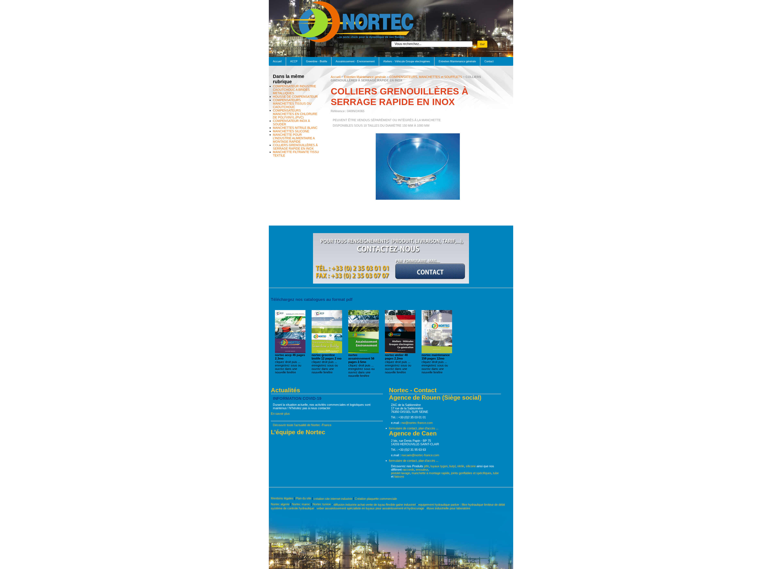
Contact (489, 61)
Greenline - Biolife (316, 61)
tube (496, 473)
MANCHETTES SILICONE (291, 131)
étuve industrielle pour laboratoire (448, 508)
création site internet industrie (333, 498)
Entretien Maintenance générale (457, 61)
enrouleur (422, 469)
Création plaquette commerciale (376, 498)
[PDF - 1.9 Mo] (327, 352)
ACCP (294, 61)
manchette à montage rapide (430, 473)
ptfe (426, 466)
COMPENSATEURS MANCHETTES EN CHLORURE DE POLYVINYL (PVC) (295, 114)
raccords (408, 469)
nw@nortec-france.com (417, 422)
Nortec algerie (280, 504)
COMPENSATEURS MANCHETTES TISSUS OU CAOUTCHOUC (292, 103)
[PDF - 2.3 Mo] (290, 352)
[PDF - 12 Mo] (437, 352)
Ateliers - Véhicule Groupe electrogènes (406, 61)
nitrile (460, 466)
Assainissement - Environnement (355, 61)
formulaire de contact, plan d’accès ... (413, 428)
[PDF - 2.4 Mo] (363, 352)
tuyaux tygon (439, 466)
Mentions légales (282, 498)
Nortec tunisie (322, 504)
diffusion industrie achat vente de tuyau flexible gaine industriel (375, 504)
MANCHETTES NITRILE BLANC (295, 127)
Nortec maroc (301, 504)
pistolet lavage (400, 473)
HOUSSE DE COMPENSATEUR (295, 96)
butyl (452, 466)
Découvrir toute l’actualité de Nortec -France (302, 425)
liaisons (399, 476)
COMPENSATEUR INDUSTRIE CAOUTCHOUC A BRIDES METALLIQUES (294, 89)
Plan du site (303, 498)
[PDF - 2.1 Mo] (400, 352)
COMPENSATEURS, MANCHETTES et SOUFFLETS (425, 77)
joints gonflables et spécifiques (471, 473)
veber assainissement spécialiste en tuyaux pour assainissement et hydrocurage (370, 508)
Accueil (277, 61)
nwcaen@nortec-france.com (420, 455)
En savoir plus (280, 413)
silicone (471, 466)
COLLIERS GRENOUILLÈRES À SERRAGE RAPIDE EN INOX (295, 146)
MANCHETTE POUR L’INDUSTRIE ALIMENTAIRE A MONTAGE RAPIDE (294, 138)
